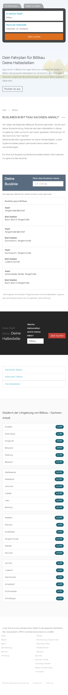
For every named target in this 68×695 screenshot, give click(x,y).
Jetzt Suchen (57, 335)
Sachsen (38, 656)
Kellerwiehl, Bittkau (14, 377)
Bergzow (33, 448)
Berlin (3, 644)
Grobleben (33, 532)
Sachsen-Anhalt (41, 660)
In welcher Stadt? (14, 14)
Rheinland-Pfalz (43, 644)
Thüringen (39, 672)
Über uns (49, 683)
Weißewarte (33, 472)
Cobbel (33, 493)
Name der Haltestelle (16, 25)
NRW (3, 636)
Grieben (33, 427)
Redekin (33, 517)
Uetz (33, 500)
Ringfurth (33, 441)
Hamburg (5, 656)
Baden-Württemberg (44, 668)
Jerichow (33, 486)
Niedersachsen (42, 648)
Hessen (39, 636)
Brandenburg (6, 648)
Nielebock (33, 479)
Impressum (37, 683)
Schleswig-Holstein (43, 664)
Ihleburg (33, 455)
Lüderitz (33, 570)
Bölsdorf (33, 462)
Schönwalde (33, 591)
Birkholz (33, 507)
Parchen (33, 553)
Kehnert (33, 525)
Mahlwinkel (33, 577)
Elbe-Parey (33, 434)
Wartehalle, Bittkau (14, 370)
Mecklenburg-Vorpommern (47, 640)
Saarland (39, 652)
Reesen (33, 546)
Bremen (4, 652)
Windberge (33, 598)
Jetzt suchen (34, 36)
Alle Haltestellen (12, 384)
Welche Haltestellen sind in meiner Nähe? (34, 330)
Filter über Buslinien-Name (46, 178)
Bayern (4, 640)
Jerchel (33, 563)
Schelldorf (33, 584)
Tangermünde (33, 539)
